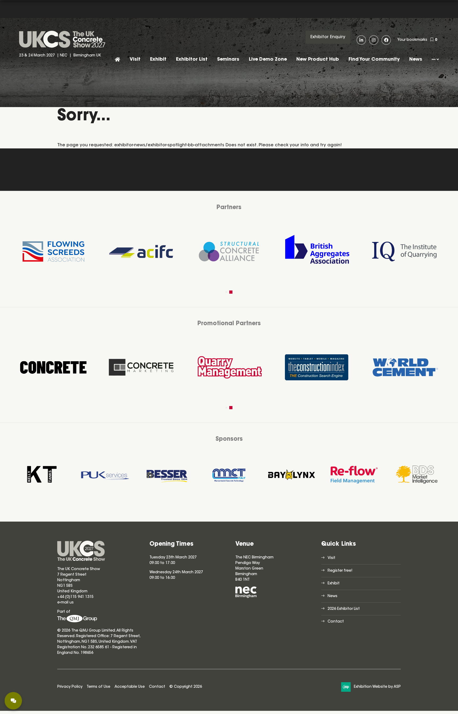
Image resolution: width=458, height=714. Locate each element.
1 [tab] (227, 292)
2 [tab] (231, 292)
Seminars (228, 59)
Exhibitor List (192, 59)
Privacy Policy (69, 687)
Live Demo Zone (268, 59)
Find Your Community (374, 59)
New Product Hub (317, 59)
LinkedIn (361, 40)
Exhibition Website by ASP (377, 687)
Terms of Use (98, 687)
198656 (86, 653)
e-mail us (65, 603)
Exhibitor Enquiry (327, 37)
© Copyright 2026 (185, 687)
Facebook (386, 40)
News (415, 59)
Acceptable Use (129, 687)
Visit (135, 59)
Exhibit (158, 59)
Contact (336, 622)
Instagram (373, 40)
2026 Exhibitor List (344, 609)
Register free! (340, 571)
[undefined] (77, 621)
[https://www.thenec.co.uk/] (246, 597)
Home (117, 60)
